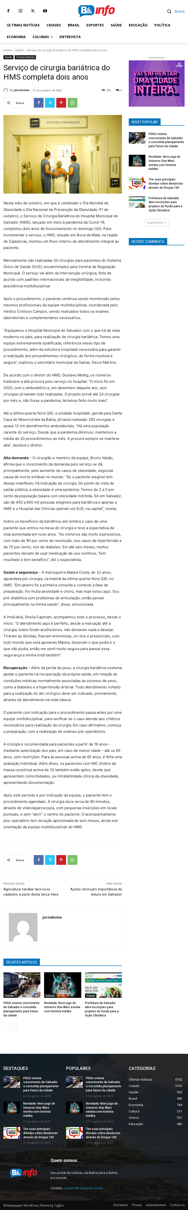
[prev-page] (6, 1027)
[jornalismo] (6, 90)
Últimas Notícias (25, 57)
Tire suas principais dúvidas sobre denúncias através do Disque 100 (166, 183)
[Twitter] (33, 11)
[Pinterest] (61, 103)
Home (7, 50)
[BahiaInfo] (96, 11)
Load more (155, 222)
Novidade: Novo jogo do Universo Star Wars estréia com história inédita (62, 1007)
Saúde (19, 50)
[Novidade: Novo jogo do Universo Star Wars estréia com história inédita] (62, 985)
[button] (174, 11)
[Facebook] (8, 11)
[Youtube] (45, 11)
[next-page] (14, 1027)
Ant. (178, 82)
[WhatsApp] (72, 103)
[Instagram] (20, 11)
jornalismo (21, 90)
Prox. (135, 82)
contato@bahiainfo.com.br (83, 1188)
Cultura (50, 995)
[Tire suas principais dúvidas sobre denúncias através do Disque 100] (137, 183)
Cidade (9, 995)
